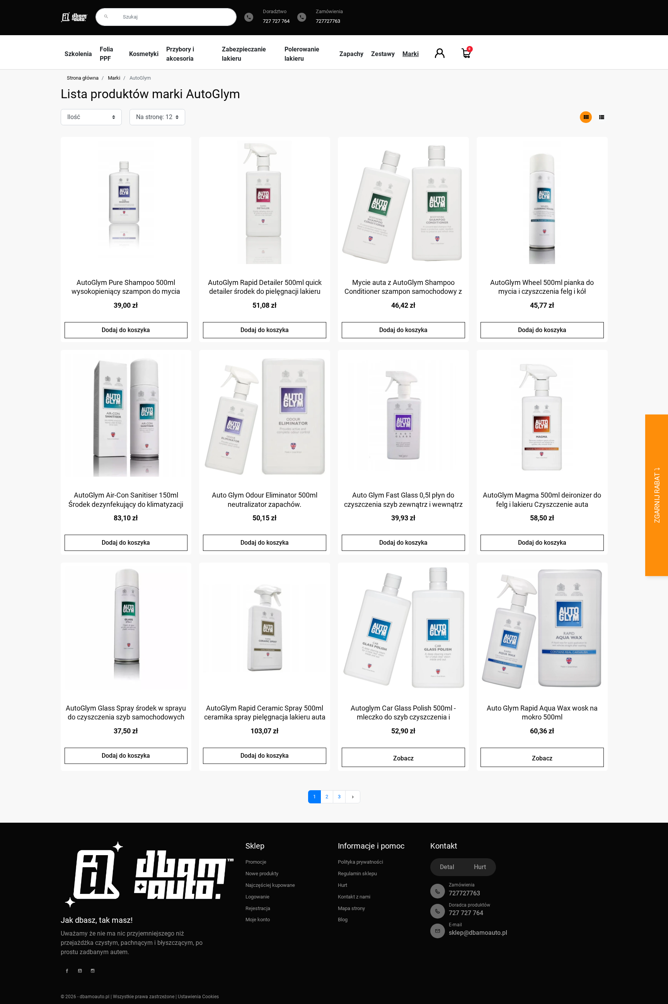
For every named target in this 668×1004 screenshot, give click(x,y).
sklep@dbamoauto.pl (478, 932)
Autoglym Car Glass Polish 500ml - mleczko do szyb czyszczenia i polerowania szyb (403, 717)
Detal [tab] (447, 867)
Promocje (255, 862)
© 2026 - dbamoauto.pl (86, 996)
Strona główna (83, 78)
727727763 (328, 21)
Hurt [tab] (480, 867)
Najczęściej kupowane (270, 885)
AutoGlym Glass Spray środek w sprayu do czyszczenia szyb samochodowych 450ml (126, 717)
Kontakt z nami (354, 897)
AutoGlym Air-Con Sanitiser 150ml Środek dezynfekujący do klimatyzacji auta (125, 504)
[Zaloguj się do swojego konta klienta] (439, 53)
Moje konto (257, 919)
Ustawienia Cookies (198, 996)
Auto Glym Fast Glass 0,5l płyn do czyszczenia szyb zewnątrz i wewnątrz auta (403, 504)
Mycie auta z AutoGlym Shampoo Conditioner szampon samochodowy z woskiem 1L (403, 291)
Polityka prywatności (360, 862)
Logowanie (257, 897)
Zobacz (403, 758)
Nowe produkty (261, 873)
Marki (114, 78)
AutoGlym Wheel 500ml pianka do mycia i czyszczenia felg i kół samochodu (542, 291)
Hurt (342, 885)
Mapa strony (351, 908)
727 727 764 (276, 21)
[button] (466, 53)
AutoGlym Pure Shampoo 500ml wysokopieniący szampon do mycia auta (126, 291)
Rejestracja (257, 908)
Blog (343, 919)
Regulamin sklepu (357, 873)
